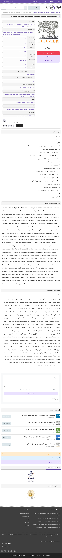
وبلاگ (27, 519)
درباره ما (27, 522)
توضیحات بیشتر (6, 416)
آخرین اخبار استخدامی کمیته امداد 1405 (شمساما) (49, 521)
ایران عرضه (57, 12)
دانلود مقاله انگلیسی (48, 61)
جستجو (3, 8)
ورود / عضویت (36, 1)
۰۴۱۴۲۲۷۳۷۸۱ (7, 544)
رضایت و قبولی (25, 516)
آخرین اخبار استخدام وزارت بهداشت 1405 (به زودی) (48, 518)
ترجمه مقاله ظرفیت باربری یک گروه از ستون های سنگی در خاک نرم (38, 437)
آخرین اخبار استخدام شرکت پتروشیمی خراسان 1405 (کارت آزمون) (47, 514)
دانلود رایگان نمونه (48, 57)
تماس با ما (26, 525)
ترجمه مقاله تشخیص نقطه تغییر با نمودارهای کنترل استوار (40, 430)
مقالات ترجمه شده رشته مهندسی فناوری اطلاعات (43, 12)
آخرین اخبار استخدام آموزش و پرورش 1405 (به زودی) (48, 527)
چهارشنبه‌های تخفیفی (24, 513)
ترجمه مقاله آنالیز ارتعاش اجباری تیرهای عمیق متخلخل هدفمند (39, 444)
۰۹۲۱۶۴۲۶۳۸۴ (7, 546)
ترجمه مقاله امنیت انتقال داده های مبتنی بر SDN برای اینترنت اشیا (38, 415)
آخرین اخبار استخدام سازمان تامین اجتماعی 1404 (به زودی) (46, 524)
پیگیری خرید (45, 1)
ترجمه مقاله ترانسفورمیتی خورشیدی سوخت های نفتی (41, 422)
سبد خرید (33, 8)
